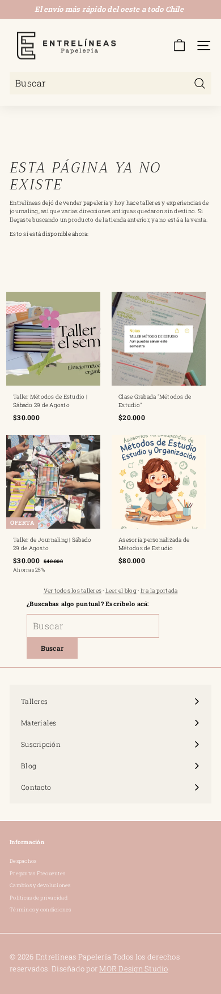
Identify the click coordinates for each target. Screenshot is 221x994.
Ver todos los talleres (73, 590)
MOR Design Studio (133, 968)
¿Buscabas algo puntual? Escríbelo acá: (88, 603)
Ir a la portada (159, 590)
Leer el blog (121, 590)
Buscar (52, 647)
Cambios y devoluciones (40, 885)
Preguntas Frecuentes (37, 873)
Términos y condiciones (40, 909)
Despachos (23, 861)
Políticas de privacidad (38, 897)
